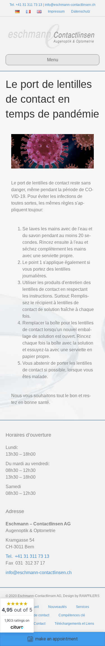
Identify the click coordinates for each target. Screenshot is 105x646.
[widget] (17, 615)
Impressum (56, 11)
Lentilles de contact (34, 615)
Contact (39, 624)
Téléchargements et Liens (74, 624)
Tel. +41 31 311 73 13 (26, 5)
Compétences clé (72, 615)
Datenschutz (80, 11)
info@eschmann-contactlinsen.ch (70, 5)
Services (82, 607)
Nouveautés (57, 607)
